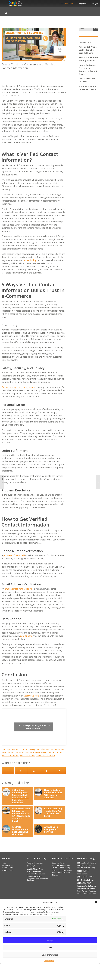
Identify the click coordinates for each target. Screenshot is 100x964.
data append (26, 635)
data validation (42, 749)
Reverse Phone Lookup (61, 868)
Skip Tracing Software (85, 880)
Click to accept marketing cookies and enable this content (34, 727)
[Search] (4, 13)
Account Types (7, 865)
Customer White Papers (86, 886)
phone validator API (10, 755)
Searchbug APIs (31, 695)
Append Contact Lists (35, 863)
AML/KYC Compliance (85, 865)
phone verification (27, 755)
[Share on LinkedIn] (33, 770)
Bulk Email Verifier (34, 871)
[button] (96, 902)
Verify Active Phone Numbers (34, 866)
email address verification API (19, 588)
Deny (50, 947)
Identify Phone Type (35, 869)
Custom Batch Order (35, 876)
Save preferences (50, 954)
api (8, 749)
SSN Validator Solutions (86, 863)
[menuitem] (4, 13)
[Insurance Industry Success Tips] (2, 482)
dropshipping (29, 260)
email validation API (10, 752)
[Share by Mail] (59, 770)
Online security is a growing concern (19, 387)
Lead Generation (84, 874)
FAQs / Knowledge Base (86, 893)
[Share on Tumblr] (46, 770)
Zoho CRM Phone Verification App (84, 883)
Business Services (59, 863)
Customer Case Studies (86, 888)
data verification (57, 749)
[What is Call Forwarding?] (98, 482)
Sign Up (82, 3)
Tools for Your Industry (61, 865)
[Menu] (10, 12)
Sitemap (55, 875)
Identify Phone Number (61, 872)
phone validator (55, 752)
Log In (95, 3)
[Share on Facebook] (8, 770)
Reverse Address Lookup (62, 870)
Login (4, 863)
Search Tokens (7, 870)
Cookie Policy (49, 961)
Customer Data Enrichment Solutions (37, 879)
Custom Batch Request (36, 874)
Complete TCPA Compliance (83, 871)
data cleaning (29, 749)
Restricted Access (8, 868)
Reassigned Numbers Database (85, 877)
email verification (40, 752)
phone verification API (14, 555)
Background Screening (86, 868)
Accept (50, 940)
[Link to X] (20, 770)
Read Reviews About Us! (86, 891)
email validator (25, 752)
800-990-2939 (67, 3)
